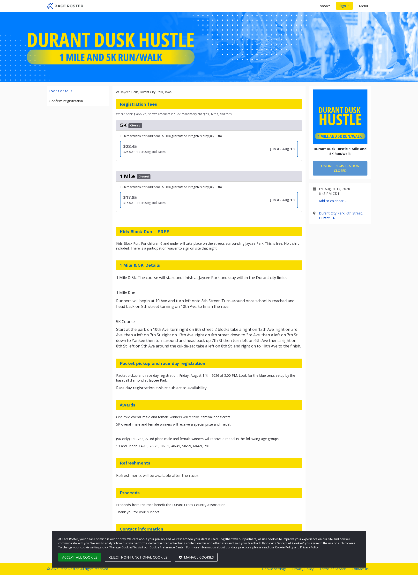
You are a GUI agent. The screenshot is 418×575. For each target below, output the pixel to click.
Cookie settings (274, 569)
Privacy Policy (303, 569)
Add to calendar (331, 201)
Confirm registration (66, 100)
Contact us (360, 569)
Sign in (344, 5)
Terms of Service (332, 569)
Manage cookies (198, 557)
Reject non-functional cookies (138, 557)
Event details (60, 90)
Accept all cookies (79, 557)
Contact (324, 6)
